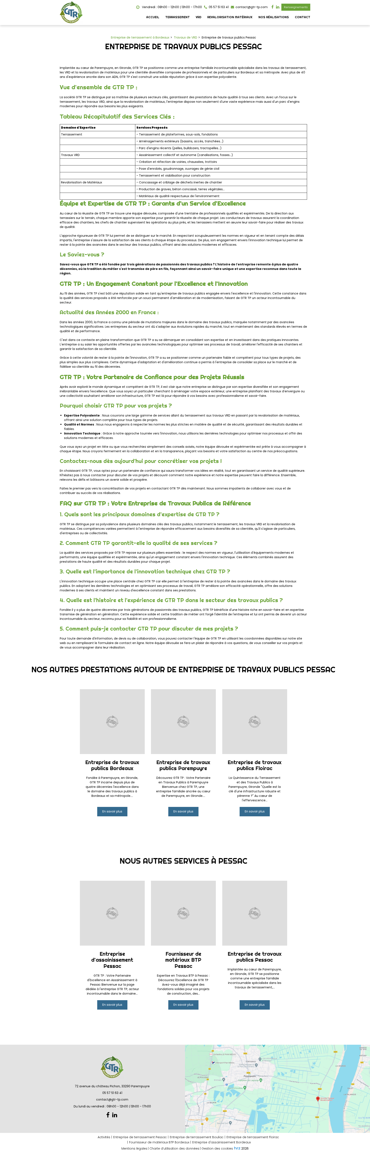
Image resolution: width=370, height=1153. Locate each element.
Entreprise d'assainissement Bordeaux (221, 1142)
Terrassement (177, 17)
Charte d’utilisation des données (174, 1148)
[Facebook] (272, 7)
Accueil (152, 17)
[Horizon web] (237, 1148)
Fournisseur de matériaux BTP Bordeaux (159, 1142)
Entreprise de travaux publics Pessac (255, 957)
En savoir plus (112, 811)
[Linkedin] (277, 7)
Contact (302, 17)
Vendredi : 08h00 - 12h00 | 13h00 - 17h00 (171, 7)
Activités (104, 1137)
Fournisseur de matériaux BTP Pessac (183, 960)
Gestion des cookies (217, 1148)
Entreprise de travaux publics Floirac (255, 765)
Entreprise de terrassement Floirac (253, 1137)
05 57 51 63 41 (112, 1093)
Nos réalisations (273, 17)
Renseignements (296, 7)
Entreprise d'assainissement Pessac (112, 960)
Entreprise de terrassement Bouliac (197, 1137)
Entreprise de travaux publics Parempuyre (183, 765)
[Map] (277, 1089)
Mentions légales (134, 1148)
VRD (198, 17)
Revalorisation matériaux (229, 17)
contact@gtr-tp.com (251, 7)
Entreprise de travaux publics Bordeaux (112, 765)
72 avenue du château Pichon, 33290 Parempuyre (112, 1086)
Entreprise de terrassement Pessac (140, 1137)
